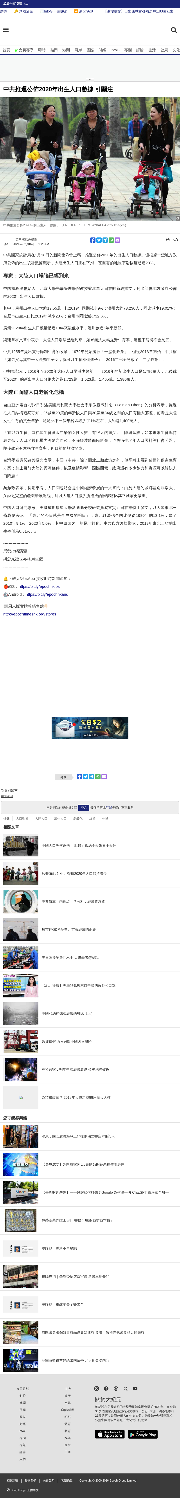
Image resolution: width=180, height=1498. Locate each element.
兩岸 (78, 50)
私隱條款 (67, 1480)
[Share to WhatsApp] (111, 240)
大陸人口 (41, 818)
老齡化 (78, 818)
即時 (42, 50)
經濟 (92, 818)
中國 (105, 818)
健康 (164, 50)
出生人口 (60, 818)
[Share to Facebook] (92, 240)
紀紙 (68, 1417)
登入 (84, 807)
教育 (68, 1431)
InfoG (115, 50)
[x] (125, 1388)
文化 (176, 50)
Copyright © (87, 1480)
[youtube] (135, 1388)
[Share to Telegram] (105, 240)
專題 (23, 1445)
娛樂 (68, 1438)
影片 (23, 1396)
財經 (102, 50)
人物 (23, 1459)
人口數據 (22, 818)
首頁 (6, 50)
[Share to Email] (117, 240)
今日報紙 (22, 1389)
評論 (140, 50)
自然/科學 (67, 1410)
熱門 (54, 50)
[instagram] (96, 1388)
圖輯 (68, 1445)
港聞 (66, 50)
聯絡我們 (30, 1480)
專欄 (128, 50)
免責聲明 (48, 1480)
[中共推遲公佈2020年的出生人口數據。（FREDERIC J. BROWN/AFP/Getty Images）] (90, 159)
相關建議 (12, 1480)
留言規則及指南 (7, 796)
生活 (152, 50)
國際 (90, 50)
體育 (68, 1424)
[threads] (116, 1388)
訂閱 (109, 807)
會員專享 (26, 50)
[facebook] (106, 1388)
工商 (68, 1452)
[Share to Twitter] (99, 240)
